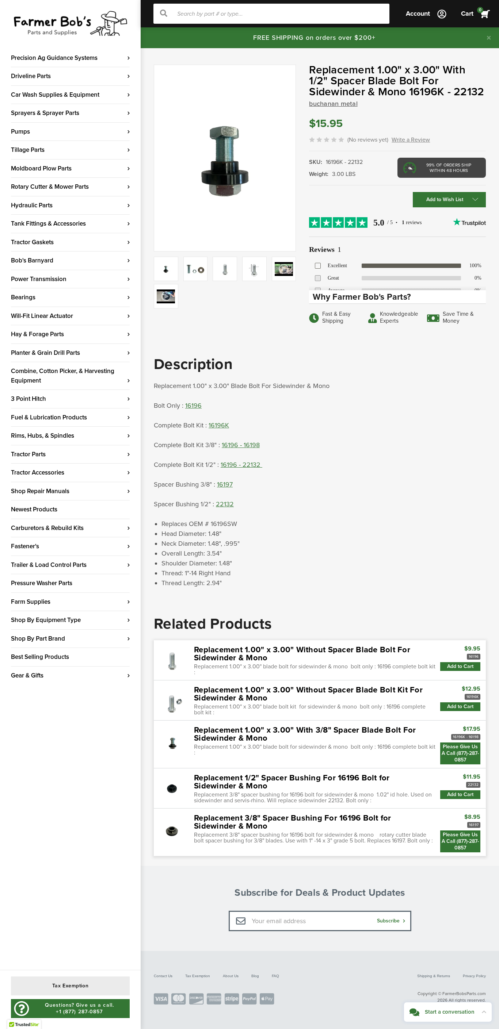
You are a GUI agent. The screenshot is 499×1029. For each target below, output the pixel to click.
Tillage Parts (28, 150)
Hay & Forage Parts (37, 334)
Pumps (20, 131)
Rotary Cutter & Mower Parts (50, 187)
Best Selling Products (40, 657)
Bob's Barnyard (32, 260)
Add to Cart (460, 666)
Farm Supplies (30, 602)
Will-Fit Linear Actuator (42, 316)
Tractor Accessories (37, 472)
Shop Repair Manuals (40, 491)
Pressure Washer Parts (41, 583)
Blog (255, 976)
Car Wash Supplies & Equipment (55, 95)
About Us (231, 976)
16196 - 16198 (241, 445)
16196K (219, 425)
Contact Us (163, 976)
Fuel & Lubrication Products (49, 417)
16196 (193, 406)
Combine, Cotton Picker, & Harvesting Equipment (62, 375)
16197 (225, 484)
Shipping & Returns (433, 976)
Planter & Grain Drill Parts (45, 353)
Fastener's (25, 546)
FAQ (275, 976)
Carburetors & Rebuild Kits (47, 528)
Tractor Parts (28, 454)
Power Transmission (38, 279)
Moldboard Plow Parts (41, 168)
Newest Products (34, 509)
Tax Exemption (197, 976)
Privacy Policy (474, 976)
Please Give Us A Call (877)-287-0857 (460, 753)
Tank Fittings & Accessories (48, 223)
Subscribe (389, 921)
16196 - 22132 (241, 465)
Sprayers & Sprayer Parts (45, 113)
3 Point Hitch (28, 399)
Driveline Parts (31, 76)
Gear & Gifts (27, 675)
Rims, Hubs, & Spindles (42, 435)
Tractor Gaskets (32, 242)
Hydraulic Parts (32, 205)
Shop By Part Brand (38, 638)
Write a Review (411, 139)
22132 (225, 504)
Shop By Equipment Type (46, 620)
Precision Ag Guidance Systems (54, 58)
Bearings (23, 297)
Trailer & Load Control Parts (49, 565)
